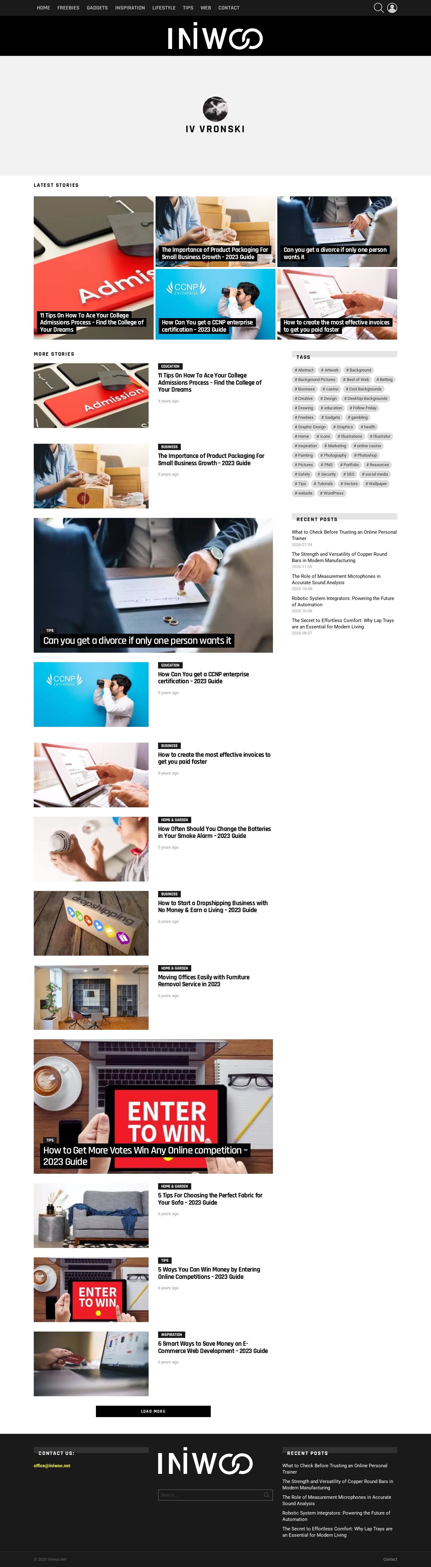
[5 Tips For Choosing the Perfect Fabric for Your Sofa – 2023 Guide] (91, 1215)
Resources (379, 464)
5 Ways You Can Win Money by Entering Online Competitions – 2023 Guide (209, 1273)
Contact (228, 7)
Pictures (305, 464)
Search (266, 1496)
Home (43, 7)
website (305, 493)
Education (170, 366)
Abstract (305, 370)
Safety (304, 474)
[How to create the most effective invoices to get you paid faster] (337, 304)
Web (206, 7)
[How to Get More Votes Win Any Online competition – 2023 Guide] (153, 1106)
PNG (328, 464)
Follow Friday (364, 408)
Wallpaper (378, 483)
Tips (188, 7)
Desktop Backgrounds (367, 398)
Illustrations (351, 436)
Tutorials (325, 483)
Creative (305, 398)
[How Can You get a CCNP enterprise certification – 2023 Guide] (215, 304)
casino (332, 389)
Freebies (68, 7)
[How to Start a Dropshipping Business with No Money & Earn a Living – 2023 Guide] (91, 923)
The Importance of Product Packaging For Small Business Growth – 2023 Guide (211, 459)
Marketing (337, 445)
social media (376, 474)
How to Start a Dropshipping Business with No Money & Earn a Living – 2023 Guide (213, 906)
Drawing (305, 408)
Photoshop (367, 455)
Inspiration (130, 7)
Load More (153, 1411)
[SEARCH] (379, 8)
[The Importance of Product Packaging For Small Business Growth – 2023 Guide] (215, 231)
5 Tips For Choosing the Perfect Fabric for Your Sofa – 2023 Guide (210, 1199)
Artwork (332, 370)
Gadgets (97, 7)
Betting (386, 379)
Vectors (351, 483)
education (333, 408)
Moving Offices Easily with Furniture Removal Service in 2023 (203, 980)
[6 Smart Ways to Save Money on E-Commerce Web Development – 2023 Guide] (91, 1364)
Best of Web (358, 379)
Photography (335, 455)
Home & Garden (174, 819)
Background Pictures (316, 379)
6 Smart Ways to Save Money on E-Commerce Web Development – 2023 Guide (213, 1347)
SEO (350, 474)
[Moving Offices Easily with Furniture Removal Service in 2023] (91, 997)
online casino (369, 445)
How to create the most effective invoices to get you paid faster (214, 758)
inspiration (307, 445)
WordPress (334, 493)
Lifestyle (164, 7)
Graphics (345, 426)
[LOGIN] (392, 8)
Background (360, 370)
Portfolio (351, 464)
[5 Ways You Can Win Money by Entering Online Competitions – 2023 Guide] (91, 1289)
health (369, 426)
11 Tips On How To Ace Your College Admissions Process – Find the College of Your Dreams (209, 382)
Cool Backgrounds (365, 389)
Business (169, 446)
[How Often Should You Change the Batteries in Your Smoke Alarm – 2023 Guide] (91, 849)
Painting (305, 455)
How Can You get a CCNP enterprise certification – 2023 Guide (203, 678)
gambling (359, 417)
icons (325, 436)
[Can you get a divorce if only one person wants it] (337, 231)
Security (328, 474)
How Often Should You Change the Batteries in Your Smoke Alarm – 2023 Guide (214, 832)
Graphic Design (312, 426)
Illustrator (381, 436)
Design (330, 398)
